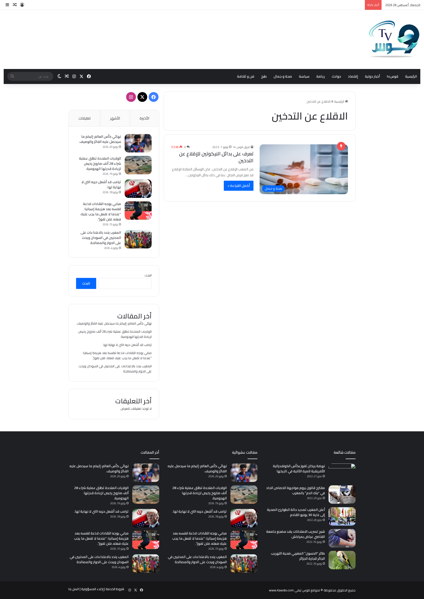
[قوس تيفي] (394, 39)
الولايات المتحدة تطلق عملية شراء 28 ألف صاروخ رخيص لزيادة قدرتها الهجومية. (100, 163)
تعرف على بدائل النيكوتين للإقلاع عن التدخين (216, 157)
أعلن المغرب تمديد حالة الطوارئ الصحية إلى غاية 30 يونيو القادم (296, 512)
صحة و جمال (283, 76)
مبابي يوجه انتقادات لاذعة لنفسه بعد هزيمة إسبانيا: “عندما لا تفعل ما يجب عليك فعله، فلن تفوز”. (100, 211)
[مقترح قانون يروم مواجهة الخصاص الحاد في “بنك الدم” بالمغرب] (342, 494)
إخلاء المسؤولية (92, 589)
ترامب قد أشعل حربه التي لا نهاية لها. (101, 184)
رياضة (320, 76)
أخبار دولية (372, 76)
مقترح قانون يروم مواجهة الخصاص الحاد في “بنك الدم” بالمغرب (295, 490)
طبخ (264, 76)
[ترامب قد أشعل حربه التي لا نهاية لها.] (138, 188)
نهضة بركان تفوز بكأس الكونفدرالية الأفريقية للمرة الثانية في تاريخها (299, 468)
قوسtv (392, 76)
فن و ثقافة (245, 76)
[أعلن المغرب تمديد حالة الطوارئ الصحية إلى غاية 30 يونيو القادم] (342, 516)
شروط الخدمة (115, 589)
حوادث (336, 76)
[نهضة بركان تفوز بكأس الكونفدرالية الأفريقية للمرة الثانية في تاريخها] (342, 472)
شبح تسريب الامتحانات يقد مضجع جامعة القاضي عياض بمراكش (295, 534)
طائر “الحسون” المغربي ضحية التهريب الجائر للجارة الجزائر (298, 556)
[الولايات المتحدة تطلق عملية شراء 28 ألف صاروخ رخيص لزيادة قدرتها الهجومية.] (138, 165)
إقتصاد (353, 76)
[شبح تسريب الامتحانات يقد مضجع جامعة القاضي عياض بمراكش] (342, 538)
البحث (148, 275)
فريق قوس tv (241, 147)
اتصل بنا (73, 589)
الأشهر (115, 118)
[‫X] (142, 97)
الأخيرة (144, 118)
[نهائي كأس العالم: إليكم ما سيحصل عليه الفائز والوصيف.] (138, 143)
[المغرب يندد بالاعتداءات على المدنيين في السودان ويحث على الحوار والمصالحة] (138, 239)
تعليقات (85, 118)
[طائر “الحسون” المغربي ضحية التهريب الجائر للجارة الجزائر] (342, 560)
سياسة (304, 76)
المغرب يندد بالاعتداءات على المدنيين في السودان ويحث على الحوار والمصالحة (100, 237)
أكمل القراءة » (238, 185)
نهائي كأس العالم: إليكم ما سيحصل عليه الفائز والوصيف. (100, 139)
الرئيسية (411, 76)
